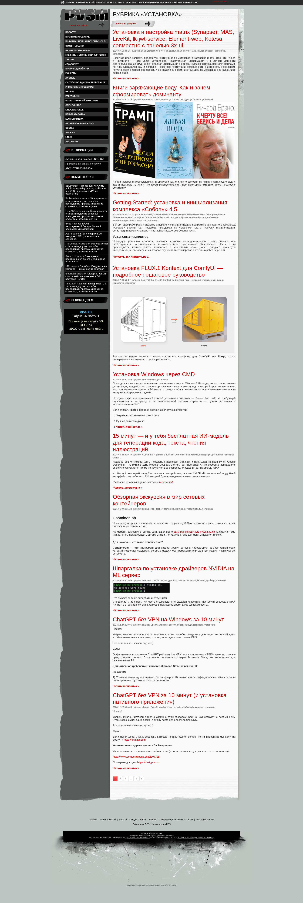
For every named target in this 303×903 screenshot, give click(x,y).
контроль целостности (140, 217)
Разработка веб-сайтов (80, 123)
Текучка (70, 59)
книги (157, 99)
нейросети (118, 283)
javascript (72, 64)
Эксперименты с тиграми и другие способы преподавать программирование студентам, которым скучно (86, 202)
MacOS (194, 455)
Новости (70, 32)
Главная (69, 2)
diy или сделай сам (77, 69)
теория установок (170, 99)
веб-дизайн (178, 280)
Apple (121, 2)
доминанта (147, 99)
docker (159, 509)
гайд (187, 280)
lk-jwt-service (184, 51)
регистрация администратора (190, 217)
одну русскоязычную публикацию (194, 531)
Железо (70, 132)
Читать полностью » (126, 78)
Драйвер (210, 580)
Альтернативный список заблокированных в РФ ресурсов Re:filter (85, 276)
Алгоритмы (72, 141)
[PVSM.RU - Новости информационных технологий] (86, 16)
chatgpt (146, 625)
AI (143, 455)
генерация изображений (203, 280)
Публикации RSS (141, 824)
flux (152, 280)
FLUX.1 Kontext (163, 280)
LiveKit (172, 51)
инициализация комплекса (192, 214)
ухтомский (207, 99)
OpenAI (154, 625)
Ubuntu (200, 580)
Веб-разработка (75, 114)
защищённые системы (165, 214)
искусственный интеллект (81, 100)
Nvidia (182, 580)
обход (180, 625)
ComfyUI (145, 280)
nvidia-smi (191, 580)
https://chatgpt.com (135, 739)
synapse (209, 51)
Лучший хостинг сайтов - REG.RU (84, 159)
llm (172, 455)
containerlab (148, 509)
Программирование (77, 37)
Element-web (153, 51)
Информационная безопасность (158, 2)
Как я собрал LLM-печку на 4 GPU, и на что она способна (84, 236)
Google (111, 2)
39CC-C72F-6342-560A (78, 168)
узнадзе (185, 99)
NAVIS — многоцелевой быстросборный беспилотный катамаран (83, 226)
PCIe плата (146, 214)
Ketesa (164, 51)
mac (188, 455)
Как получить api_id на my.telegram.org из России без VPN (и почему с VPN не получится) (85, 189)
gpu (170, 580)
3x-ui (143, 51)
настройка (220, 51)
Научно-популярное (77, 50)
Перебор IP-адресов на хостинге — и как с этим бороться (86, 267)
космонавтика (74, 119)
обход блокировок (193, 625)
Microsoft (131, 2)
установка (118, 54)
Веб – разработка (187, 2)
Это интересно (74, 46)
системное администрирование (85, 82)
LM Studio (179, 455)
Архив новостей (85, 2)
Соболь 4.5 (140, 220)
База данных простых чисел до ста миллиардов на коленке (85, 259)
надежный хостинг (85, 314)
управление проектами (79, 87)
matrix (200, 51)
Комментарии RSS (161, 824)
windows (151, 379)
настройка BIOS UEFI (163, 217)
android (70, 78)
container (147, 580)
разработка (72, 96)
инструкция (205, 455)
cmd (144, 379)
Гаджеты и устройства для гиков (85, 55)
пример (179, 509)
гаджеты (70, 73)
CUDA (156, 580)
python (69, 91)
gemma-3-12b (163, 455)
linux (68, 137)
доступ (172, 625)
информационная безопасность (85, 41)
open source (73, 105)
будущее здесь (74, 110)
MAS (194, 51)
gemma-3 (150, 455)
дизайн (220, 280)
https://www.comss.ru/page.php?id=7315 (136, 756)
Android (100, 2)
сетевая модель (192, 509)
